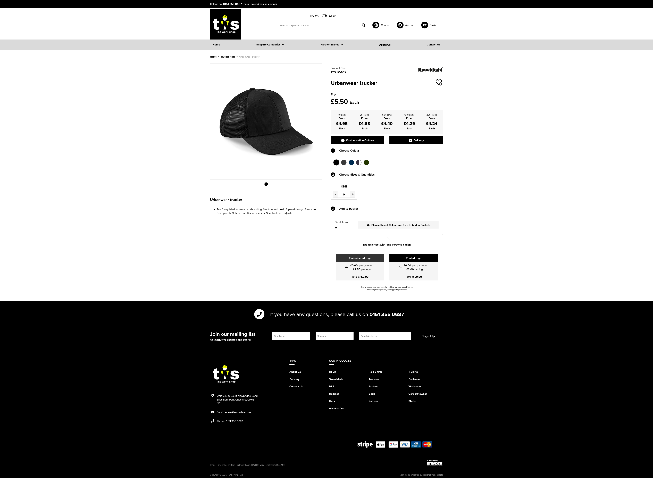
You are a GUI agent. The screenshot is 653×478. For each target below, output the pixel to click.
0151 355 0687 (232, 4)
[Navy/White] (358, 162)
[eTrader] (435, 463)
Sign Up (428, 336)
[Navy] (351, 162)
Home (213, 56)
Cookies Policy (238, 464)
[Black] (336, 162)
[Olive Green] (366, 162)
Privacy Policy (223, 464)
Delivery (418, 140)
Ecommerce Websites (409, 474)
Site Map (281, 464)
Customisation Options (359, 140)
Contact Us (296, 386)
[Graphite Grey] (343, 162)
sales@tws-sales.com (264, 4)
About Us (295, 372)
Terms (212, 464)
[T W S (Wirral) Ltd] (225, 24)
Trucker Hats (228, 56)
